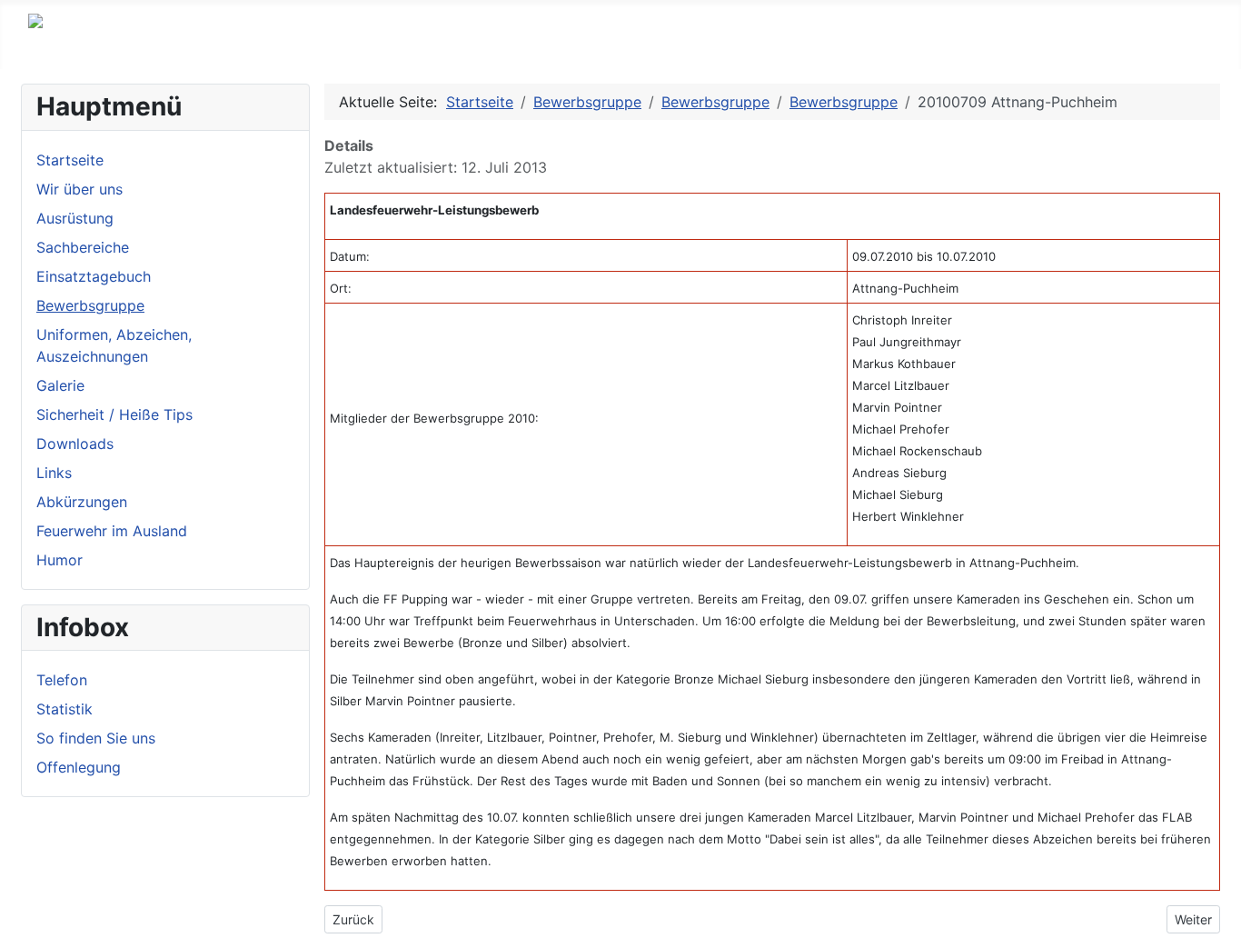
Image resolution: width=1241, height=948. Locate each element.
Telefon (61, 680)
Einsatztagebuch (93, 276)
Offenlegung (78, 767)
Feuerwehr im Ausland (111, 531)
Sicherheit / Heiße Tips (114, 414)
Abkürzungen (81, 502)
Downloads (75, 443)
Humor (59, 560)
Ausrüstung (75, 218)
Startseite (70, 160)
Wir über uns (79, 189)
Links (54, 473)
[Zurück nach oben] (1218, 925)
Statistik (64, 709)
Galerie (60, 385)
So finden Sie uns (95, 738)
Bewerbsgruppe (90, 305)
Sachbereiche (82, 247)
